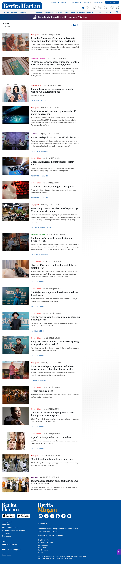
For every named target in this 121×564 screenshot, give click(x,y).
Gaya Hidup (49, 12)
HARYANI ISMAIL (37, 282)
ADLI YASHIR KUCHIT (39, 176)
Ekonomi (39, 12)
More (108, 12)
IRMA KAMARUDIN (38, 101)
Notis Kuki (6, 533)
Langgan (112, 2)
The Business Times (45, 542)
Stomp (40, 552)
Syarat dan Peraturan (9, 527)
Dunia (32, 12)
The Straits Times (44, 540)
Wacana (59, 12)
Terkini (6, 12)
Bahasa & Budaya (78, 12)
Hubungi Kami (7, 522)
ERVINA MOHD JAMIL (39, 380)
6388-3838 (6, 555)
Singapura (14, 12)
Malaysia (23, 12)
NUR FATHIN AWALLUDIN (41, 227)
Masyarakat (36, 85)
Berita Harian (43, 547)
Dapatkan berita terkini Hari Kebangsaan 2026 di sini (63, 17)
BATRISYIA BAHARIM (39, 151)
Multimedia (90, 12)
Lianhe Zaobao (43, 545)
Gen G (100, 12)
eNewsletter (76, 2)
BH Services (6, 536)
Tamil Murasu (43, 550)
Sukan (66, 12)
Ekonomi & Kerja (38, 234)
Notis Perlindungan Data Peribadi (14, 530)
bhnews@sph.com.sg (50, 531)
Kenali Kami (6, 525)
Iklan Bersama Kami (9, 544)
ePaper (86, 2)
